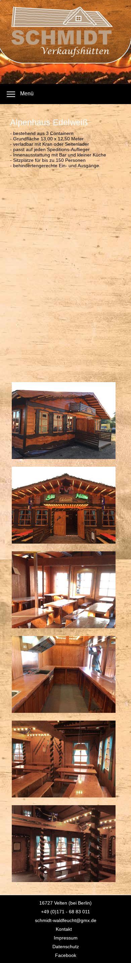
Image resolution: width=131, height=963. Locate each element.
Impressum (66, 938)
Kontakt (64, 929)
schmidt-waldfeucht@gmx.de (65, 920)
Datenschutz (65, 946)
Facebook (65, 955)
